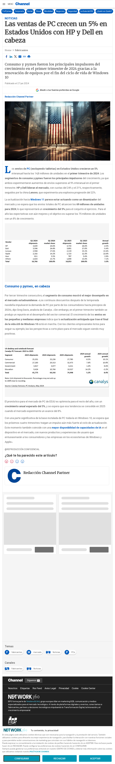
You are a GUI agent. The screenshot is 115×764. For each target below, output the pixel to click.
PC (28, 168)
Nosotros (12, 688)
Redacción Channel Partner (19, 97)
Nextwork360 (33, 701)
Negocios (60, 11)
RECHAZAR (59, 758)
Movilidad (48, 11)
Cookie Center (88, 688)
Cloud (38, 11)
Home (8, 50)
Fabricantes (21, 50)
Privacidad (64, 688)
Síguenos (32, 680)
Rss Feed (37, 688)
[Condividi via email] (20, 57)
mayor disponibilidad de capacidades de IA (76, 427)
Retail (29, 11)
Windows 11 (37, 199)
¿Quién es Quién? (104, 11)
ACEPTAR (95, 758)
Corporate (19, 11)
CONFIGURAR (22, 758)
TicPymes (6, 11)
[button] (7, 4)
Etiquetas (25, 688)
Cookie (75, 688)
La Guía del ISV (86, 11)
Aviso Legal (50, 688)
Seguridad (72, 11)
